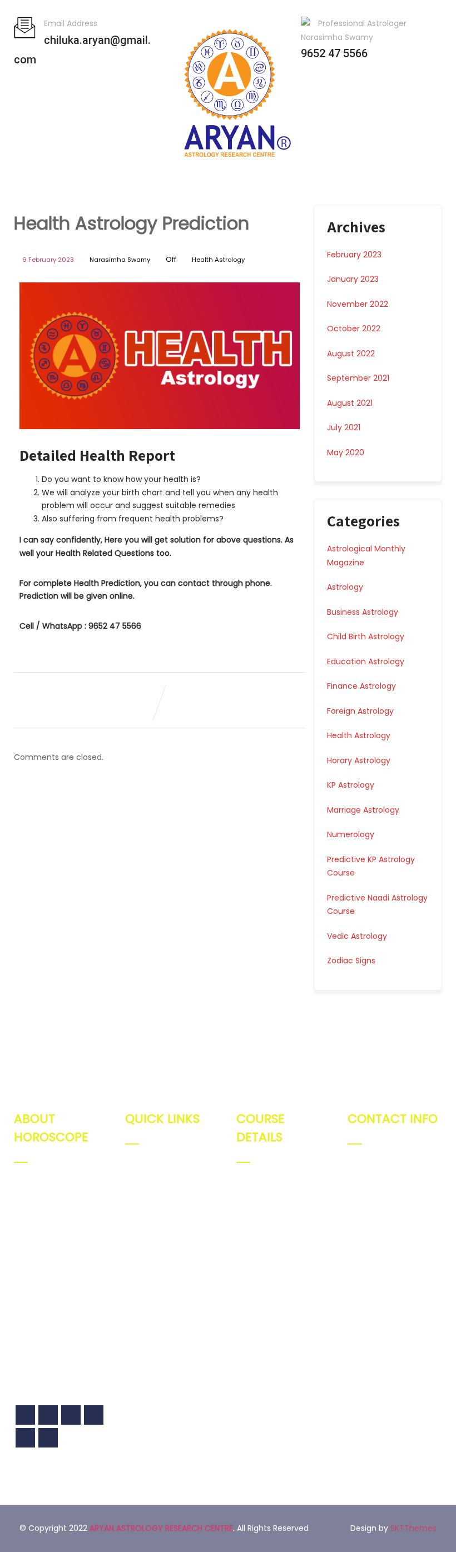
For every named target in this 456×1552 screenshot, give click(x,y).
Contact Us (160, 1265)
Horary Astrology (358, 760)
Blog (146, 1246)
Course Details (166, 1227)
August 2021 (350, 403)
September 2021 (358, 378)
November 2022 (357, 304)
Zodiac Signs (351, 960)
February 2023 (354, 254)
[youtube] (25, 1437)
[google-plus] (48, 1415)
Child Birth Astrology (365, 636)
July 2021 (343, 427)
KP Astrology (350, 784)
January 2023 (353, 279)
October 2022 (353, 328)
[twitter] (71, 1415)
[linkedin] (48, 1437)
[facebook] (25, 1415)
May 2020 (345, 452)
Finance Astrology (361, 686)
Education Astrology (365, 661)
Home (149, 1169)
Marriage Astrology (363, 809)
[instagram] (93, 1415)
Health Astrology (218, 259)
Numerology (350, 834)
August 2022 (351, 353)
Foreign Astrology (360, 711)
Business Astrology (362, 612)
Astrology (345, 587)
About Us (155, 1188)
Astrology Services (173, 1207)
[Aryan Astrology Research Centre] (229, 166)
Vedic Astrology (357, 936)
